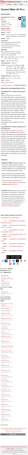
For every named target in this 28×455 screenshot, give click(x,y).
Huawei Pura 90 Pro (5, 308)
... (26, 4)
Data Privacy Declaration (20, 447)
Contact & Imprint (5, 447)
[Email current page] (17, 263)
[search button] (22, 1)
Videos (21, 4)
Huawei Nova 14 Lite (5, 370)
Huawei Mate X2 (4, 292)
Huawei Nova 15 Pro (5, 333)
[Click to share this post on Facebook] (6, 261)
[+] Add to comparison (7, 85)
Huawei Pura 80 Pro (5, 414)
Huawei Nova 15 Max (5, 313)
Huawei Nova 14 (4, 399)
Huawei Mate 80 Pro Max (6, 351)
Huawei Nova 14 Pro (5, 394)
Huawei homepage (9, 82)
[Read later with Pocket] (24, 260)
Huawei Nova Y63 (4, 380)
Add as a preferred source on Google (15, 257)
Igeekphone (8, 130)
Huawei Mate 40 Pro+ (6, 217)
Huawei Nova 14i (4, 375)
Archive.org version (16, 95)
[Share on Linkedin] (14, 263)
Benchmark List (13, 184)
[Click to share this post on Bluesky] (13, 261)
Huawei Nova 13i (4, 385)
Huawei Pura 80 (4, 419)
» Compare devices (19, 85)
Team (11, 447)
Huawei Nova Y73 (4, 404)
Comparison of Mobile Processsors (10, 206)
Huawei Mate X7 (4, 355)
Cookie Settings (10, 448)
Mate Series (16, 217)
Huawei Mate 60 (4, 275)
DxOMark (7, 95)
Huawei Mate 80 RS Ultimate (7, 346)
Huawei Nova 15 (4, 328)
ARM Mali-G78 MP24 (6, 30)
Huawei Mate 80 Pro (5, 341)
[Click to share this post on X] (17, 260)
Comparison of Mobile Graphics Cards (11, 182)
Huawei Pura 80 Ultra (5, 409)
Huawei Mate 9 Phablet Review (17, 243)
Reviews (9, 4)
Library (11, 430)
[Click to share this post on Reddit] (21, 260)
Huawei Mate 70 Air (5, 360)
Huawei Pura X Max (5, 323)
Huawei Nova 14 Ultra (5, 390)
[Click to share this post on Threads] (9, 261)
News (15, 4)
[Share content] (3, 261)
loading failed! (3, 434)
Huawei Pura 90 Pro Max (6, 318)
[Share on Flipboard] (10, 263)
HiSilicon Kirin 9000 (5, 23)
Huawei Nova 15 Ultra (5, 336)
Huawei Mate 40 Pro (5, 283)
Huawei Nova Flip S (5, 365)
